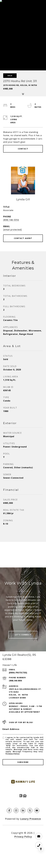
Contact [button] (23, 148)
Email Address (11, 729)
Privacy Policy (13, 753)
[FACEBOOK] (9, 810)
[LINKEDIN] (23, 810)
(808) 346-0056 (11, 220)
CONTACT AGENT (23, 238)
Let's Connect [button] (23, 634)
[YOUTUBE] (36, 810)
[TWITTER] (29, 810)
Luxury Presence (30, 818)
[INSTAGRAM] (16, 810)
